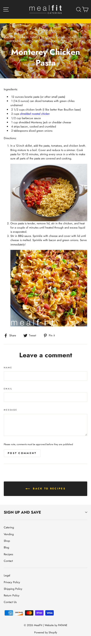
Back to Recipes (49, 488)
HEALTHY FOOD (77, 37)
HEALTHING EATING (53, 37)
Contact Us (10, 602)
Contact (8, 561)
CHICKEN (9, 37)
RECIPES (41, 41)
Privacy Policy (12, 582)
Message (10, 409)
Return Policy (11, 595)
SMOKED (53, 41)
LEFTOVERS (15, 41)
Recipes (49, 30)
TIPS (64, 41)
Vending (9, 534)
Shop (7, 541)
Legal (7, 575)
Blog (6, 547)
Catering (9, 527)
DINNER (23, 37)
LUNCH (28, 41)
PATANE (62, 625)
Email (8, 388)
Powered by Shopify (45, 632)
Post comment (22, 453)
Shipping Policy (13, 589)
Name (8, 367)
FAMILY (34, 37)
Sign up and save (22, 512)
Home (38, 30)
